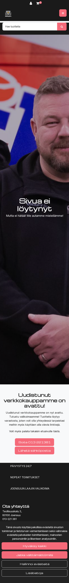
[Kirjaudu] (31, 3)
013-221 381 (9, 519)
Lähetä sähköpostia (34, 450)
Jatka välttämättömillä (34, 555)
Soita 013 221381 (34, 442)
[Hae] (62, 26)
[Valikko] (63, 13)
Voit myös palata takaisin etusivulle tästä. (34, 431)
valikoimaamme (29, 416)
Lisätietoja (34, 573)
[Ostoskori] (37, 3)
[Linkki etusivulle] (8, 14)
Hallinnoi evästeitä (34, 564)
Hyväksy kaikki (34, 546)
